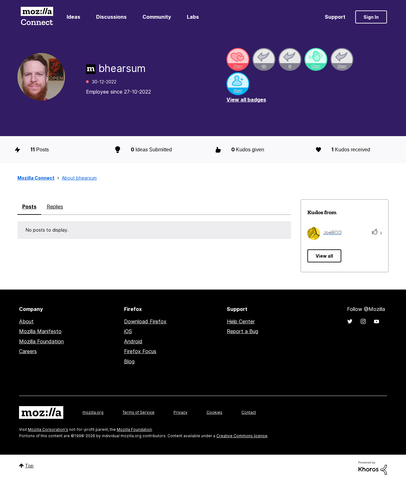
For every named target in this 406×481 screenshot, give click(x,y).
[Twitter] (350, 321)
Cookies (214, 412)
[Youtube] (376, 321)
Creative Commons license (241, 435)
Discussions (111, 17)
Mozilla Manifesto (40, 331)
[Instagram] (363, 321)
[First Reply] (342, 59)
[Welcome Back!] (315, 59)
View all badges (246, 99)
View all (324, 256)
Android (133, 341)
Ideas (73, 17)
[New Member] (237, 83)
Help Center (241, 321)
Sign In (371, 17)
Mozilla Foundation (41, 341)
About (26, 321)
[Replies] (263, 59)
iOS (128, 331)
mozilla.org (92, 412)
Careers (28, 351)
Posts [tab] (29, 206)
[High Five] (237, 59)
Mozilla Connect (37, 17)
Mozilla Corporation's (48, 429)
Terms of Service (138, 412)
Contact (248, 412)
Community (156, 17)
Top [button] (29, 465)
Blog (129, 361)
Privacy (180, 412)
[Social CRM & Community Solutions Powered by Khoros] (372, 467)
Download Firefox (145, 321)
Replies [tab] (55, 206)
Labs (193, 17)
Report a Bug (242, 331)
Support (335, 17)
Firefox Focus (140, 351)
